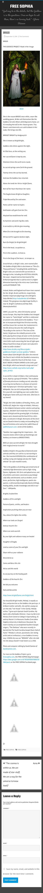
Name (5, 843)
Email (5, 856)
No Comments (24, 36)
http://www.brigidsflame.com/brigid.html (18, 595)
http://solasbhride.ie (20, 298)
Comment (6, 808)
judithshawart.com (10, 427)
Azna (35, 763)
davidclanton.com (9, 649)
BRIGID (21, 109)
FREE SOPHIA (21, 6)
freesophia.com (8, 657)
